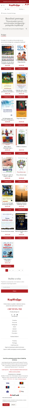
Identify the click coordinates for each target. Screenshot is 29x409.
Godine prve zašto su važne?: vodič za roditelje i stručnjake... (8, 175)
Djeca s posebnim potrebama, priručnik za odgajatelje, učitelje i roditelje (7, 91)
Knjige (3, 35)
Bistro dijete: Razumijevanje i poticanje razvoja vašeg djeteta (7, 147)
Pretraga (14, 343)
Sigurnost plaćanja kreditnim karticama (14, 347)
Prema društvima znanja (7, 231)
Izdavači (14, 329)
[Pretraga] (4, 5)
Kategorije (14, 324)
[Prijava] (22, 5)
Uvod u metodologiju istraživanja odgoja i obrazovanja (7, 203)
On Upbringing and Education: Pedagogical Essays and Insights (7, 119)
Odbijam (13, 404)
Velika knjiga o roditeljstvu (7, 260)
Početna (4, 13)
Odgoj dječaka (21, 62)
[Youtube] (17, 314)
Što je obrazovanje (21, 174)
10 (19, 270)
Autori (14, 327)
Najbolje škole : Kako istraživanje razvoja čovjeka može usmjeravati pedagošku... (21, 91)
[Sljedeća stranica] (22, 270)
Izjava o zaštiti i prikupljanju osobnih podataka (14, 349)
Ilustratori (14, 331)
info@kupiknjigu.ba (22, 379)
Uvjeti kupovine (14, 345)
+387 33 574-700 (10, 379)
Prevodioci (14, 333)
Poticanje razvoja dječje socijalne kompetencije (7, 62)
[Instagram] (14, 314)
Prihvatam (6, 404)
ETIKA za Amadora (21, 146)
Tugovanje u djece (21, 118)
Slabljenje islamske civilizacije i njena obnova (21, 203)
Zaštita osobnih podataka (14, 371)
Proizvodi (14, 322)
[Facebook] (11, 314)
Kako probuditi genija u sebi (21, 232)
